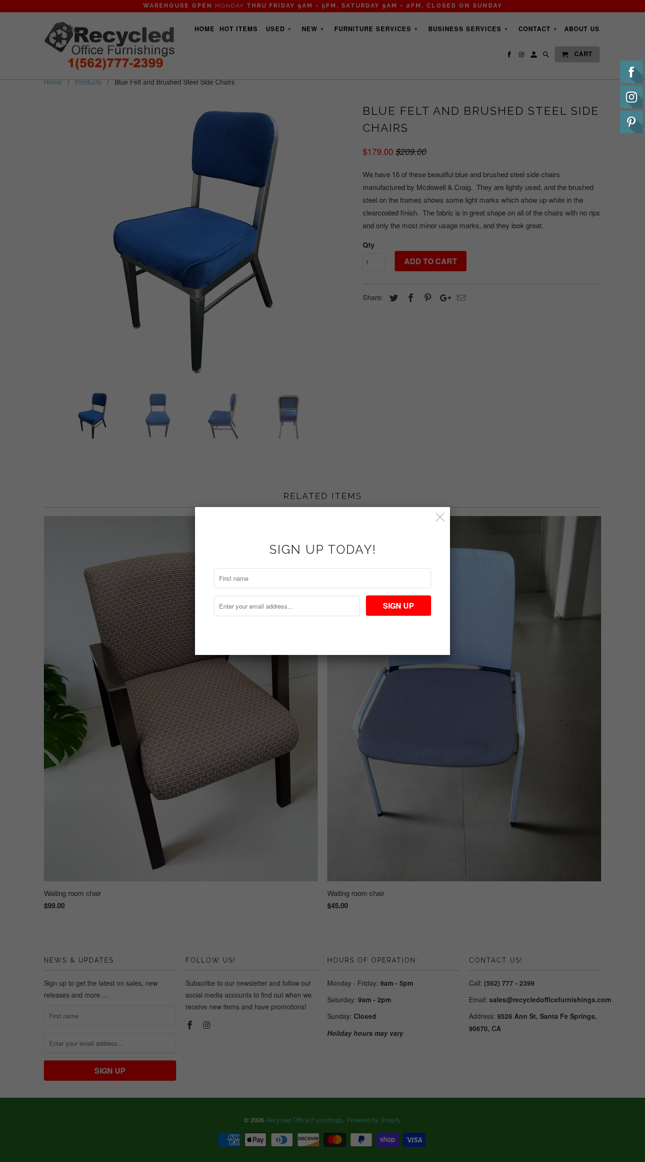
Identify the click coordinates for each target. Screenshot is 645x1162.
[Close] (440, 516)
